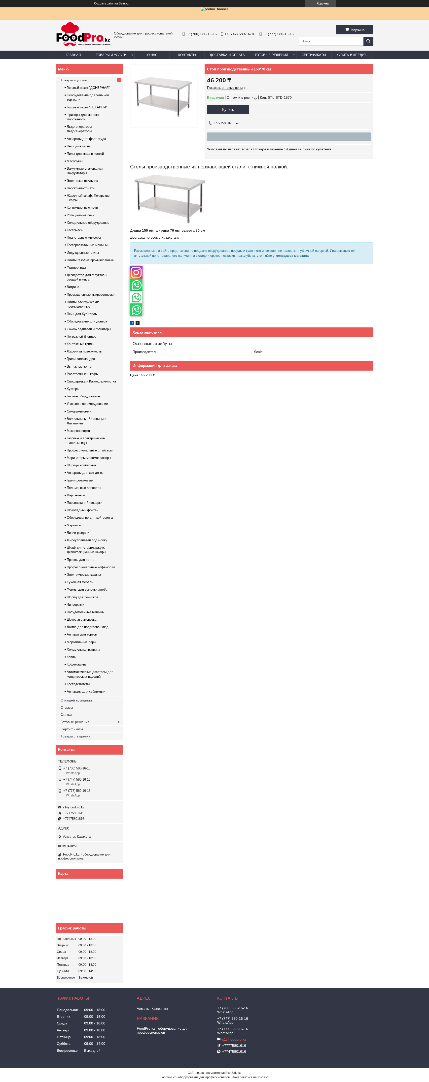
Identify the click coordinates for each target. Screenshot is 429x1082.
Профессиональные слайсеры (89, 450)
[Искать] (368, 41)
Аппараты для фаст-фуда (86, 139)
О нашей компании (76, 700)
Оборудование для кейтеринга (90, 517)
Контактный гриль (80, 344)
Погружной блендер (81, 336)
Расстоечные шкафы (82, 374)
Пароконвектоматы (81, 188)
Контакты (187, 55)
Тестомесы (75, 230)
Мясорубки (75, 161)
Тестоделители (78, 684)
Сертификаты (314, 55)
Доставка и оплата (227, 55)
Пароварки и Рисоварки (84, 503)
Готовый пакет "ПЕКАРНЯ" (87, 107)
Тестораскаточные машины (87, 245)
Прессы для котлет (81, 560)
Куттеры (73, 389)
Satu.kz (236, 1073)
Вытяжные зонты (79, 366)
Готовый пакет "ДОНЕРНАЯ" (88, 88)
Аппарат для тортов (82, 634)
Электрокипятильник (82, 181)
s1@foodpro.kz (74, 807)
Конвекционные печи (82, 207)
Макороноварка (78, 431)
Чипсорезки (75, 604)
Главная (73, 55)
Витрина (73, 287)
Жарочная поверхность (84, 351)
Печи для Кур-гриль (82, 314)
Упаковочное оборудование (87, 404)
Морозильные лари (81, 642)
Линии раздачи (78, 533)
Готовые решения (271, 55)
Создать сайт (103, 3)
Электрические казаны (84, 574)
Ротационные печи (80, 215)
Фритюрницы (76, 267)
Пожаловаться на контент (250, 1077)
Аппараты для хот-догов (85, 473)
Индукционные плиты (83, 253)
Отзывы (67, 707)
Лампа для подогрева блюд (87, 627)
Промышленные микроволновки (90, 294)
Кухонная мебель (80, 582)
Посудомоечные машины (85, 612)
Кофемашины (77, 664)
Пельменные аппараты (84, 488)
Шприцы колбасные (81, 465)
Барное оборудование (83, 396)
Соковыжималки (79, 411)
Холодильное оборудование (88, 222)
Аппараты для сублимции (86, 691)
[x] (138, 324)
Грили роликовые (80, 480)
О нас (152, 55)
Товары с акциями (75, 736)
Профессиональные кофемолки (91, 567)
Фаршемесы (76, 495)
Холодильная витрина (83, 649)
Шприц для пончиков (82, 597)
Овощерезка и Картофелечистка (91, 381)
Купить (228, 109)
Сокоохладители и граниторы (89, 329)
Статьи (66, 715)
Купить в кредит (351, 55)
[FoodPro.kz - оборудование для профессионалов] (83, 47)
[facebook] (132, 324)
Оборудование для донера (87, 321)
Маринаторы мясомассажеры (89, 458)
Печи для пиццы (79, 146)
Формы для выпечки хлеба (87, 589)
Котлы (71, 657)
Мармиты (74, 525)
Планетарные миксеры (84, 237)
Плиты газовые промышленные (90, 260)
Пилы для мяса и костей (85, 154)
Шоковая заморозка (81, 619)
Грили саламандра (81, 359)
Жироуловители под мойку (87, 540)
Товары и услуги (111, 55)
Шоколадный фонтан (82, 510)
